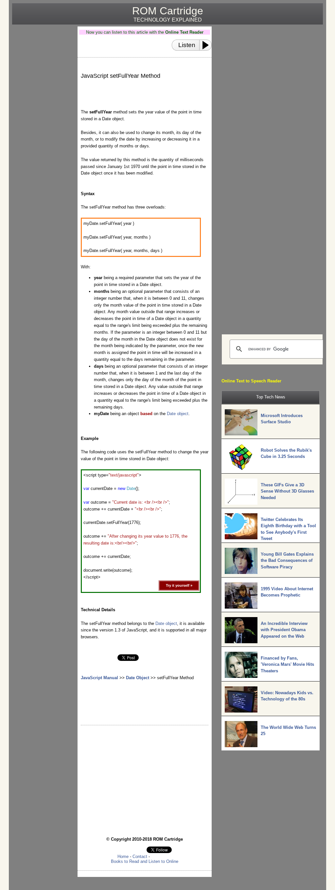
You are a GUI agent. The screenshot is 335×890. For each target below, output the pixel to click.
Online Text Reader (184, 32)
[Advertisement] (42, 124)
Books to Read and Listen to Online (144, 861)
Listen (186, 45)
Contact (139, 856)
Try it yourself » (179, 585)
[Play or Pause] (207, 45)
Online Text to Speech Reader (251, 380)
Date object (177, 413)
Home (123, 856)
